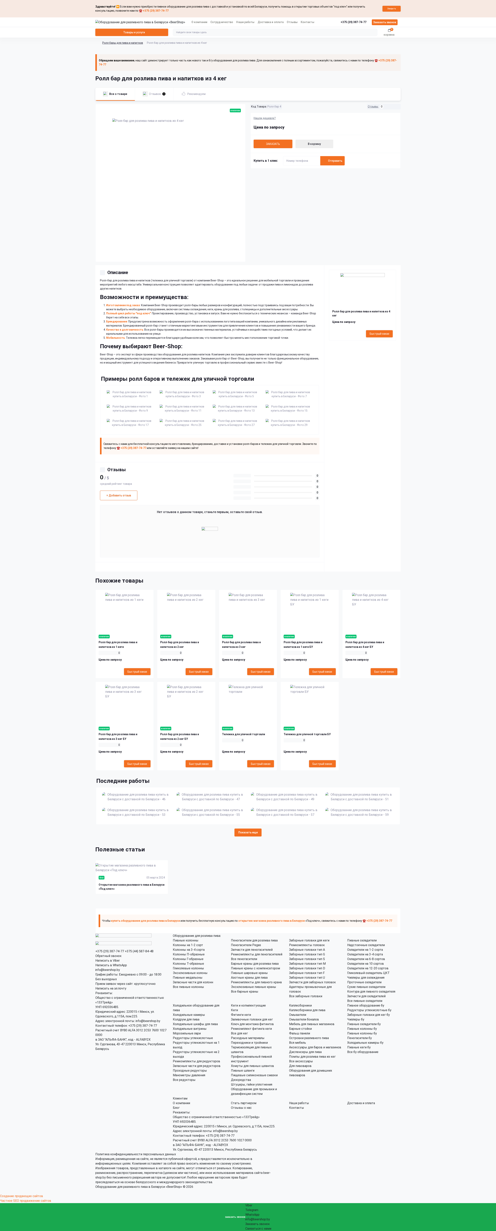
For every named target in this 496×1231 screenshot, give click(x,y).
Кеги (234, 1010)
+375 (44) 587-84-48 (139, 951)
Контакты (307, 22)
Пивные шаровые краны (249, 973)
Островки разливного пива (309, 1038)
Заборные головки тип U (307, 977)
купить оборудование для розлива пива (138, 920)
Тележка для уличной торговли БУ (307, 734)
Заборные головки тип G (307, 954)
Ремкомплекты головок (307, 945)
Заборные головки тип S (307, 959)
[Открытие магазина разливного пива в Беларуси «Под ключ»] (132, 868)
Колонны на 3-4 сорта (189, 950)
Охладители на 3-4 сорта (365, 954)
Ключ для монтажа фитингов (252, 1024)
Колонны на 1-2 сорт (188, 945)
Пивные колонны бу (362, 1029)
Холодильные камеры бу (365, 1042)
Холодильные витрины (190, 1029)
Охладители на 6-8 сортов (366, 959)
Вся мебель (297, 1042)
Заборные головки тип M (307, 963)
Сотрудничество (221, 22)
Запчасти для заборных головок (312, 982)
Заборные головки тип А (307, 950)
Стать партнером (243, 1103)
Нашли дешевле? (265, 118)
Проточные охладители (364, 982)
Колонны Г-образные (188, 959)
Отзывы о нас (241, 1108)
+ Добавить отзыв (118, 495)
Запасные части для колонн (193, 982)
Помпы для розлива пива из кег (312, 1056)
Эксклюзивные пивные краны (253, 987)
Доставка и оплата (271, 22)
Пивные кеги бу (359, 1047)
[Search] (373, 32)
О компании (199, 22)
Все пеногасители (244, 959)
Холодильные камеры (189, 1015)
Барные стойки (300, 1029)
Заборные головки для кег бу (368, 1015)
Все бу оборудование (362, 1052)
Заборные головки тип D (307, 968)
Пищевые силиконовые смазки (254, 1075)
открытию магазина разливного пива (263, 920)
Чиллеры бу (355, 1019)
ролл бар (221, 358)
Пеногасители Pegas (246, 945)
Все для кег (239, 1033)
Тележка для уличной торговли (243, 734)
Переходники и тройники (249, 1042)
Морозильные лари (187, 1033)
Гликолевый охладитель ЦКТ (368, 973)
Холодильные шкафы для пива (195, 1024)
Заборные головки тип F (307, 973)
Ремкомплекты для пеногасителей (256, 954)
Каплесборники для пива (307, 1010)
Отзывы (292, 22)
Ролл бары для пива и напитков (122, 42)
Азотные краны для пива (249, 977)
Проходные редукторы (190, 1070)
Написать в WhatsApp (111, 965)
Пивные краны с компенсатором (255, 968)
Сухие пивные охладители (366, 987)
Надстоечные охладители (366, 945)
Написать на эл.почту (110, 988)
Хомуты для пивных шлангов (252, 1066)
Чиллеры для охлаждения (365, 977)
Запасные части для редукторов (196, 1066)
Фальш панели (299, 1033)
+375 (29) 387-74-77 (109, 951)
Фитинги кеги (241, 1015)
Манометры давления (189, 1075)
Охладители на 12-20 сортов (367, 968)
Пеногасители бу (359, 1038)
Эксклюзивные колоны (190, 973)
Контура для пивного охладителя (371, 991)
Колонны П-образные (189, 954)
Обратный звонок (108, 956)
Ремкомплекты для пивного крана (256, 982)
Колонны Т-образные (188, 963)
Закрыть (391, 9)
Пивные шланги (242, 1070)
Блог (176, 1108)
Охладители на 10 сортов (365, 963)
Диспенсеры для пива (305, 1052)
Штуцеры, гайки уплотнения (251, 1084)
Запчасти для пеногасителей (252, 950)
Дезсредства (241, 1080)
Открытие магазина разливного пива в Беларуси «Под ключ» (131, 886)
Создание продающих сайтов (21, 1196)
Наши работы (245, 22)
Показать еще (248, 832)
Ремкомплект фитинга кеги (251, 1029)
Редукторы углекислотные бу (369, 1010)
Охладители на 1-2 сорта (365, 950)
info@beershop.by (107, 970)
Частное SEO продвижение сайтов (25, 1201)
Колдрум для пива (186, 1019)
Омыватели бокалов (304, 1019)
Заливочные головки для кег (252, 1019)
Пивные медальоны (187, 977)
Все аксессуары (301, 1061)
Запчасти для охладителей (366, 996)
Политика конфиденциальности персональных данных (135, 1154)
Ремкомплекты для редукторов (196, 1061)
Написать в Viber (107, 960)
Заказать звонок (384, 22)
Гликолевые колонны (188, 968)
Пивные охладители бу (364, 1024)
